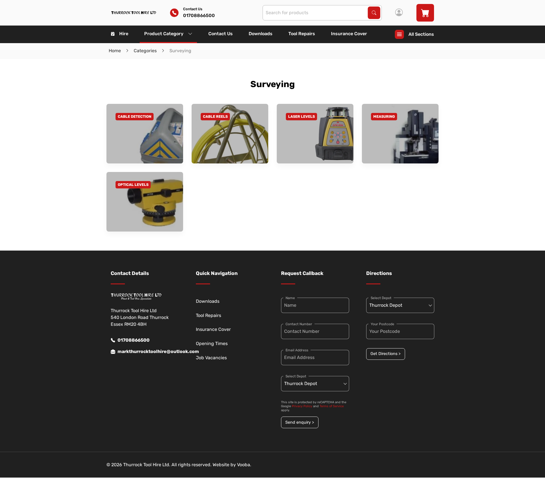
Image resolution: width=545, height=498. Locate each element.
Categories (145, 50)
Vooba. (244, 464)
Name (290, 298)
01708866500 (134, 340)
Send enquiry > (299, 422)
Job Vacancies (211, 357)
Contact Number (299, 324)
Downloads (260, 33)
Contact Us (220, 33)
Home (115, 50)
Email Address (297, 350)
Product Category (163, 33)
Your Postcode (382, 324)
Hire (123, 33)
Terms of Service (332, 406)
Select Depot (296, 376)
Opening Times (212, 343)
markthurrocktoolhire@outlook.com (148, 351)
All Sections (421, 34)
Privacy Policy (302, 406)
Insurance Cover (349, 33)
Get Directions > (385, 353)
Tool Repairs (301, 33)
